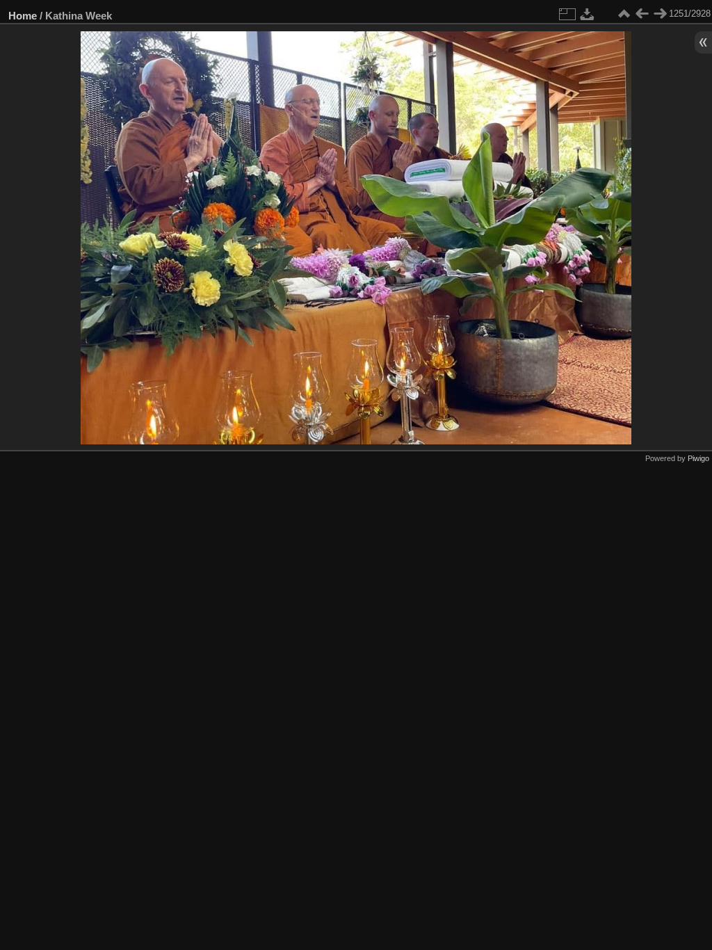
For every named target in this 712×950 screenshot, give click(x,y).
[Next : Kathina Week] (660, 14)
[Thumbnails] (624, 14)
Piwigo (698, 458)
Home (22, 16)
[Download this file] (587, 14)
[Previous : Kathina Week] (642, 14)
